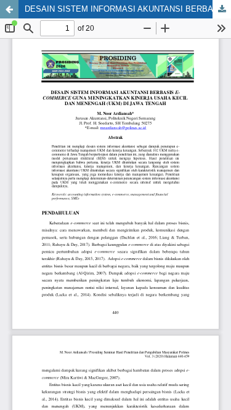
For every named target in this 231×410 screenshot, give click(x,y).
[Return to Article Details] (9, 9)
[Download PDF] (222, 9)
